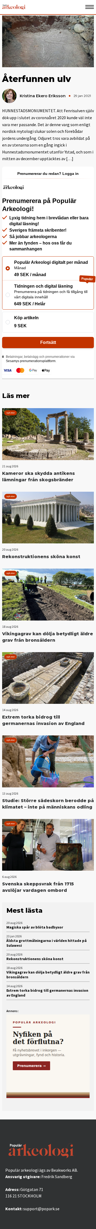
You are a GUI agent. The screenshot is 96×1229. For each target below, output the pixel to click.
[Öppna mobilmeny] (89, 7)
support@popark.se (41, 1208)
